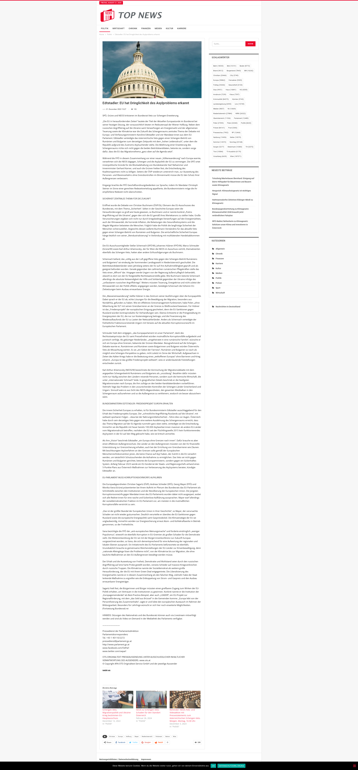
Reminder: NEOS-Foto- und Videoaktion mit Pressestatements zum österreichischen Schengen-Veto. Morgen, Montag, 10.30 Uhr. (185, 715)
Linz (239, 104)
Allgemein (220, 249)
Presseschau (220, 133)
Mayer (137, 736)
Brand (218, 71)
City (234, 75)
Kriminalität (221, 99)
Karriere (181, 28)
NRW (240, 114)
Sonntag (236, 142)
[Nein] (354, 765)
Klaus (234, 94)
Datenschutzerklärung (231, 766)
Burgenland (234, 71)
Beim (218, 66)
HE (243, 90)
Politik (104, 28)
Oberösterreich (222, 118)
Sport (218, 288)
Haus (231, 90)
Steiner (167, 736)
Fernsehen (235, 80)
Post (232, 128)
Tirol (218, 152)
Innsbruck (219, 94)
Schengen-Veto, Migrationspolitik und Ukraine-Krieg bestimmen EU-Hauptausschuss (117, 713)
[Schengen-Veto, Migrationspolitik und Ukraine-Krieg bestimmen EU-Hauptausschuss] (118, 699)
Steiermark (235, 147)
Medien (158, 28)
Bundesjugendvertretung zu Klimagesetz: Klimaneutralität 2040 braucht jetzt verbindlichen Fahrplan (230, 212)
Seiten (235, 137)
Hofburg (128, 736)
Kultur (169, 28)
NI (232, 109)
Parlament (159, 736)
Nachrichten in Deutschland (228, 306)
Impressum (146, 759)
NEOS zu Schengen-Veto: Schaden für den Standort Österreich (148, 712)
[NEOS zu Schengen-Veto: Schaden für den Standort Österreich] (151, 699)
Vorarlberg (220, 156)
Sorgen (218, 147)
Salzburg (219, 137)
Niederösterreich (147, 736)
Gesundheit (235, 85)
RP (236, 133)
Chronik (133, 28)
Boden (245, 66)
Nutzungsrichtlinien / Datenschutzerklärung (118, 759)
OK (213, 766)
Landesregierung (222, 104)
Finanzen (146, 28)
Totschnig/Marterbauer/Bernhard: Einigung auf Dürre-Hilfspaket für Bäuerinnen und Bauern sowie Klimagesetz (233, 181)
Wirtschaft (118, 28)
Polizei (219, 128)
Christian (112, 736)
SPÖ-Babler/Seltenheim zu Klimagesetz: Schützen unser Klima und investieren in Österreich (230, 224)
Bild (231, 66)
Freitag (219, 85)
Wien (174, 736)
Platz (232, 123)
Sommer (219, 142)
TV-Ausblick (234, 152)
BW (248, 71)
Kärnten (238, 99)
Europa (120, 736)
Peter (218, 123)
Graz (217, 90)
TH (249, 147)
